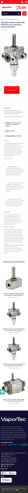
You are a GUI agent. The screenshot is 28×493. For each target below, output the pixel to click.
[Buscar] (19, 13)
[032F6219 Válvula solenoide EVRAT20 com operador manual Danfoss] (14, 317)
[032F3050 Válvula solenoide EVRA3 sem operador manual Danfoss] (14, 282)
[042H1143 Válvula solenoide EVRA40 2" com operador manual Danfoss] (14, 388)
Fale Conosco (7, 456)
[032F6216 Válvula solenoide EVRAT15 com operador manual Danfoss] (14, 352)
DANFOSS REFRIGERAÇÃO (12, 19)
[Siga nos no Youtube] (4, 466)
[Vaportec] (7, 7)
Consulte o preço (11, 90)
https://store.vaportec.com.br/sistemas (13, 245)
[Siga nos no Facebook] (2, 466)
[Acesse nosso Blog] (7, 466)
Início (3, 19)
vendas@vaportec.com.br (9, 461)
